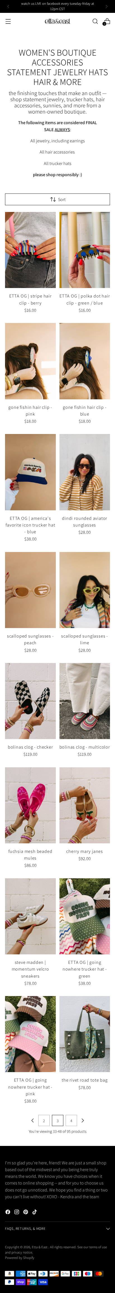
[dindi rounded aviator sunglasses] (84, 472)
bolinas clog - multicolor (84, 747)
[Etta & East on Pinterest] (26, 1212)
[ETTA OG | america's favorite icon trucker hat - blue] (30, 472)
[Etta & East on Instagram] (17, 1212)
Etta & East (40, 1247)
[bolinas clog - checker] (30, 701)
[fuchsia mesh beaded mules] (30, 805)
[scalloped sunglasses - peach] (30, 590)
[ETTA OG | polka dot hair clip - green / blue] (84, 250)
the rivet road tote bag (85, 1080)
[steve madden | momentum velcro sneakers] (30, 916)
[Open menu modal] (8, 21)
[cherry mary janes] (84, 805)
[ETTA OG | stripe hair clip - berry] (30, 250)
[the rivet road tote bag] (84, 1034)
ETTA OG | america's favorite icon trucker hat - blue (30, 525)
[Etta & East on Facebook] (8, 1212)
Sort (62, 199)
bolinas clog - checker (30, 747)
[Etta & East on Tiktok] (35, 1212)
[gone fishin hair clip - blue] (84, 361)
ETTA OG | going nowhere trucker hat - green (85, 969)
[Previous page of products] (32, 1120)
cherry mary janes (84, 851)
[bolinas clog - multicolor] (84, 701)
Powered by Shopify (19, 1257)
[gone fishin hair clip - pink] (30, 361)
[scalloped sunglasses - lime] (84, 590)
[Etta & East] (57, 21)
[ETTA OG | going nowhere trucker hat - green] (84, 916)
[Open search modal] (95, 21)
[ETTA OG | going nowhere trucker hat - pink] (30, 1034)
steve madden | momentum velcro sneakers (30, 969)
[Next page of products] (82, 1120)
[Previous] (8, 6)
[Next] (106, 6)
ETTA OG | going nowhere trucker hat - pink (30, 1087)
